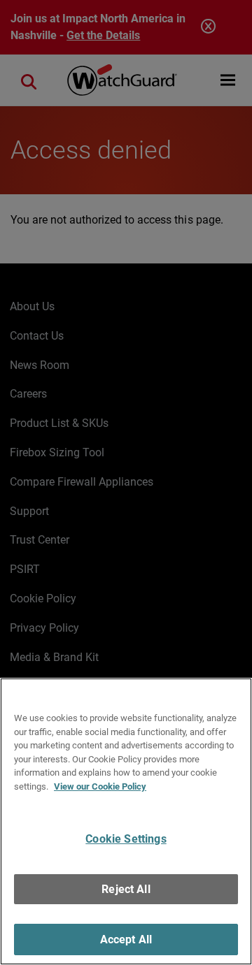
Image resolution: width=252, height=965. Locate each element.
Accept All (126, 939)
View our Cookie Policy (100, 786)
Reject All (126, 889)
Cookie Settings (125, 839)
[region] (126, 821)
